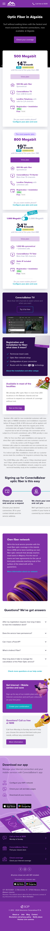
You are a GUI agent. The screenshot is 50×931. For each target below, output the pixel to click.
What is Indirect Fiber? (12, 650)
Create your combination (19, 706)
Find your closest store (19, 848)
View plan (25, 77)
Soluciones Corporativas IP (29, 910)
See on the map (15, 408)
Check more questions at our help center (25, 671)
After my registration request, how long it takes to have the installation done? (22, 623)
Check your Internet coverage (20, 859)
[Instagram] (25, 869)
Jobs (23, 915)
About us (15, 915)
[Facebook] (20, 869)
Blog (28, 915)
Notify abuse (37, 917)
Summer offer (28, 67)
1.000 (14, 218)
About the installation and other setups (22, 371)
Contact (35, 915)
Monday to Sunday (18, 838)
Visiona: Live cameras (25, 919)
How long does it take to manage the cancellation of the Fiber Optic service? (18, 660)
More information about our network (22, 571)
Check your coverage (25, 40)
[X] (29, 869)
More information (16, 742)
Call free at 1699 (41, 4)
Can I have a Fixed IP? (11, 642)
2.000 (36, 218)
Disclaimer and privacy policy (20, 917)
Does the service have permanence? (17, 633)
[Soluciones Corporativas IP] (25, 906)
